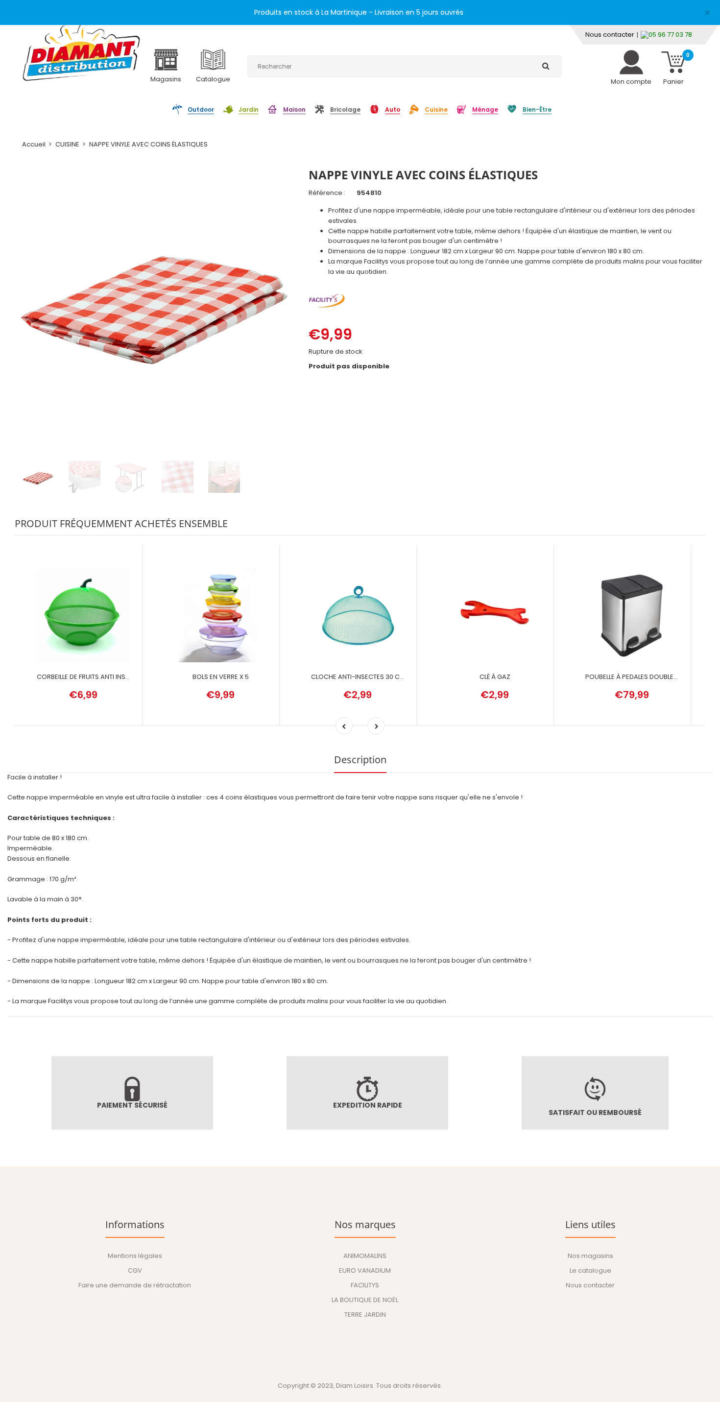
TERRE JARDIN (365, 1314)
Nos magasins (590, 1255)
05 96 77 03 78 (670, 34)
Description (360, 759)
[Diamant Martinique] (81, 51)
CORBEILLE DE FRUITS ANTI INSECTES (90, 676)
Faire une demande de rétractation (134, 1285)
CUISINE (67, 144)
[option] (154, 296)
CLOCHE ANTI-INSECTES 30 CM (358, 676)
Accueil (34, 144)
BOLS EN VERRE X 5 (220, 676)
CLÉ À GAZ (495, 676)
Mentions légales (135, 1255)
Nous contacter (609, 34)
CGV (135, 1270)
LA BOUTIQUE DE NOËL (365, 1300)
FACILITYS (365, 1285)
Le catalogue (590, 1270)
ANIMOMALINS (364, 1255)
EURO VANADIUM (365, 1270)
